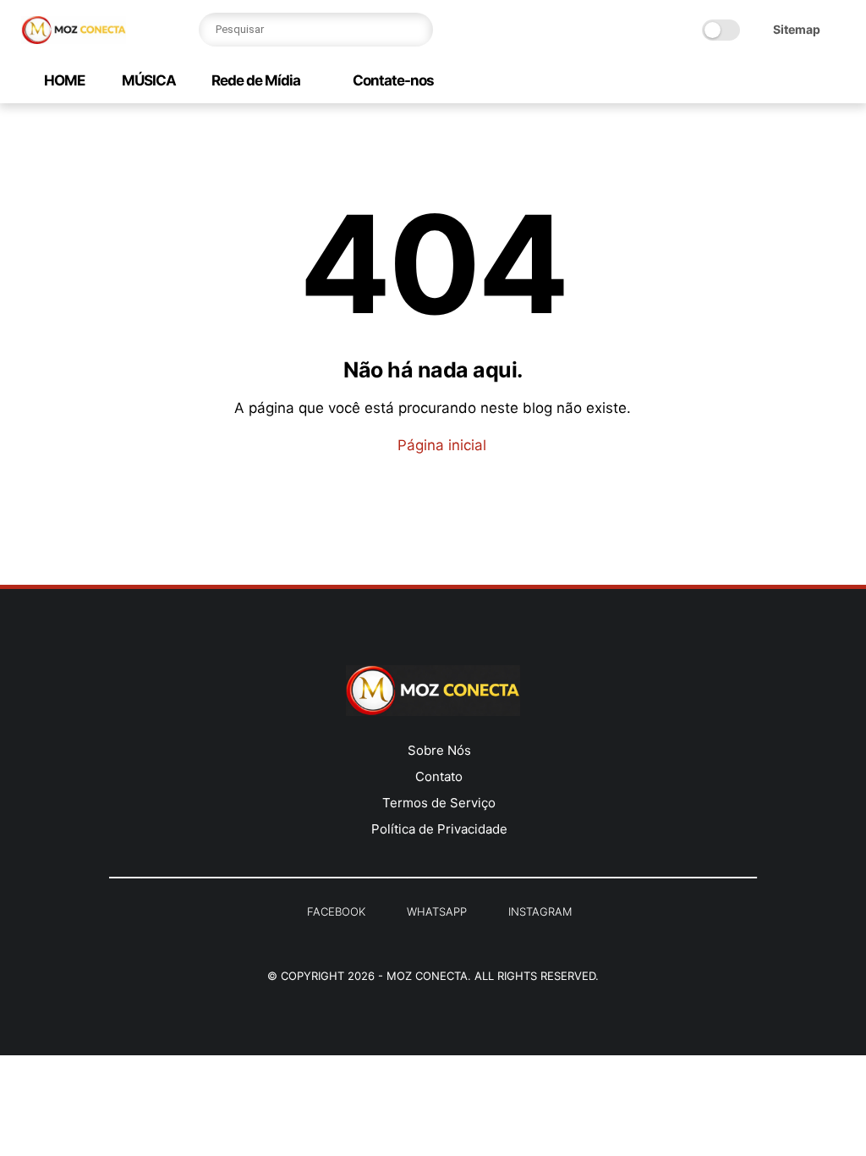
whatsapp (437, 911)
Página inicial (439, 445)
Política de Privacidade (439, 829)
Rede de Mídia (255, 80)
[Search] (416, 30)
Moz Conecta (427, 976)
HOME (64, 80)
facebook (336, 911)
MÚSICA (147, 80)
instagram (540, 911)
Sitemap (796, 29)
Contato (439, 776)
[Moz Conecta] (73, 38)
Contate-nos (392, 80)
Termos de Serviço (439, 803)
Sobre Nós (439, 750)
